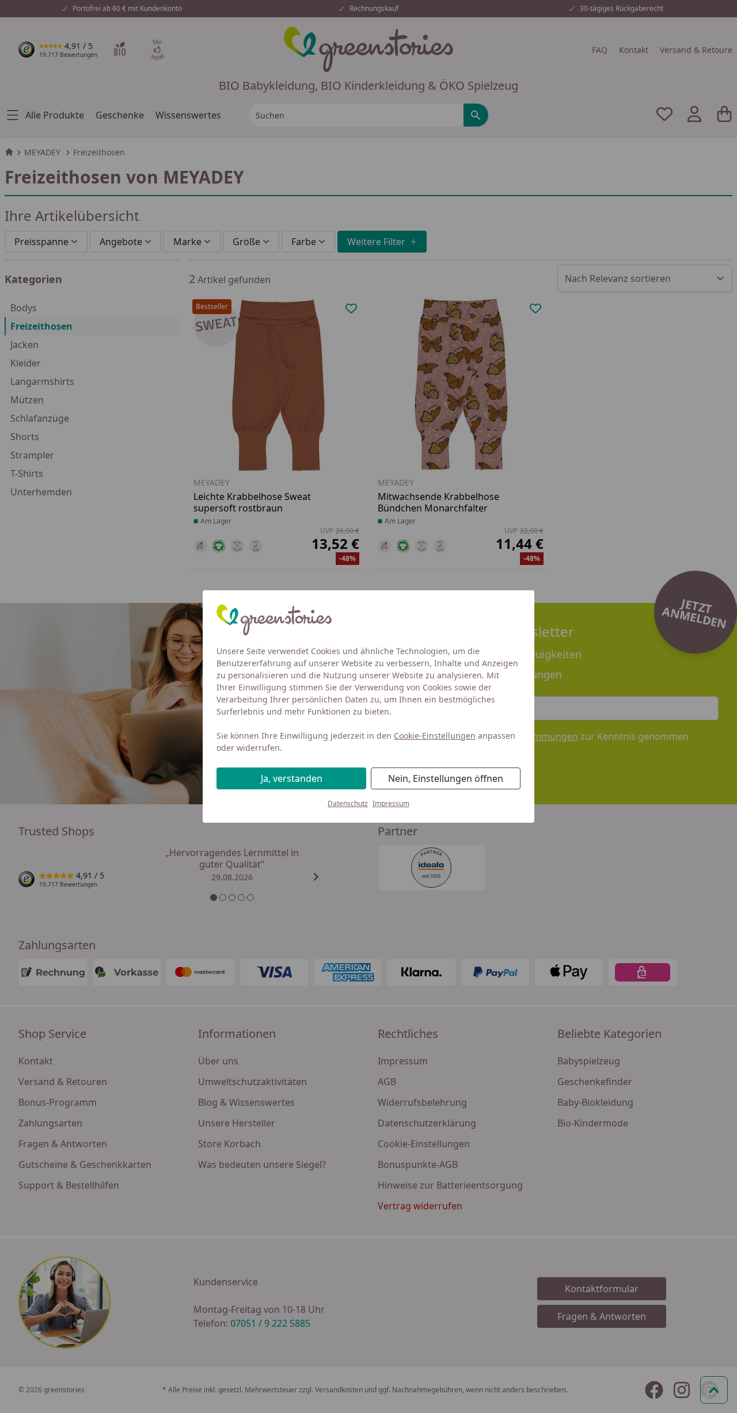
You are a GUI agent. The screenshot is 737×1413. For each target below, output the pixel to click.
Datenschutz (348, 803)
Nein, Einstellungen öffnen (445, 778)
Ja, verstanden (291, 778)
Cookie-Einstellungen (435, 735)
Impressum (391, 803)
